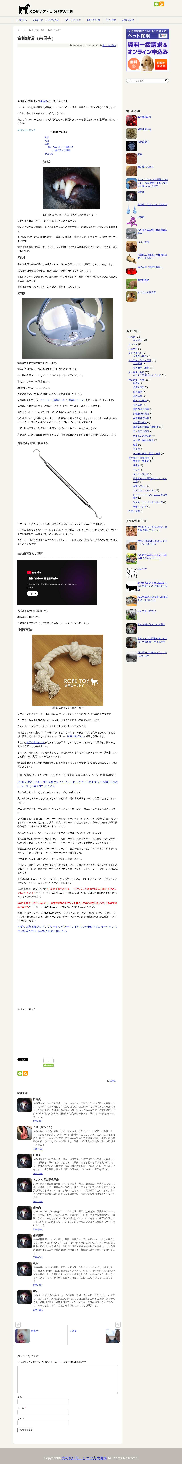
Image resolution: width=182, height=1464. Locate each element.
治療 (47, 144)
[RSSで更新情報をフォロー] (161, 5)
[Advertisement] (66, 70)
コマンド (137, 340)
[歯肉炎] (24, 1215)
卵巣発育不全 (144, 129)
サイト (20, 1418)
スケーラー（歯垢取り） (52, 400)
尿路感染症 (143, 142)
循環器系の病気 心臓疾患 (146, 427)
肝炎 (140, 154)
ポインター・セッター (144, 490)
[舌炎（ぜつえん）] (24, 1135)
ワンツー (142, 568)
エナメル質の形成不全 (46, 1179)
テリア (136, 470)
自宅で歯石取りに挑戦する (60, 147)
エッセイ (133, 344)
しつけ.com (21, 20)
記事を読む (38, 1121)
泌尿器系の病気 (141, 418)
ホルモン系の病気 (142, 436)
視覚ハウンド (140, 506)
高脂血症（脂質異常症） (150, 267)
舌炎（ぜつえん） (43, 1127)
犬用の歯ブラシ (75, 736)
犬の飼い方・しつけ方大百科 (46, 20)
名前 (20, 1397)
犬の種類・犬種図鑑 (139, 458)
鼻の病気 (137, 396)
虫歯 (35, 1263)
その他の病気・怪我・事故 (146, 453)
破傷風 (141, 217)
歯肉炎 (43, 101)
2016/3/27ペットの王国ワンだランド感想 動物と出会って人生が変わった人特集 (153, 182)
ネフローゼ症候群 (147, 292)
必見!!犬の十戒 (93, 20)
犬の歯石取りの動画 (60, 150)
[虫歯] (24, 1271)
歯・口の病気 (109, 45)
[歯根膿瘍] (24, 1243)
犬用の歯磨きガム (36, 742)
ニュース (133, 348)
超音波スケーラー (77, 400)
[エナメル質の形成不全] (24, 1187)
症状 (47, 137)
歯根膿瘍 (38, 1235)
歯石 (35, 1291)
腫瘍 (135, 444)
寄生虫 (136, 449)
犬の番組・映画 (136, 372)
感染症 (136, 383)
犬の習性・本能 (141, 368)
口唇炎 (37, 1155)
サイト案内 (111, 20)
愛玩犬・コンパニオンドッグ (148, 502)
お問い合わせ (128, 20)
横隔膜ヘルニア (146, 167)
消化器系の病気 (141, 413)
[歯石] (24, 1299)
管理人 (112, 1081)
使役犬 (136, 465)
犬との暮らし (135, 353)
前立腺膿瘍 (143, 280)
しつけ (132, 337)
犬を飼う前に (140, 356)
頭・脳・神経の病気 (143, 440)
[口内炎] (24, 1107)
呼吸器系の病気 (141, 409)
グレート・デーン (147, 610)
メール (21, 1408)
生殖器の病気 (140, 422)
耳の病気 (137, 405)
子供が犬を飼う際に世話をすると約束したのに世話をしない (152, 586)
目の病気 (137, 391)
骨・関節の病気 (141, 431)
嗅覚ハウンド (140, 486)
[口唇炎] (24, 1163)
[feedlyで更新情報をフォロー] (156, 5)
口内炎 (37, 1099)
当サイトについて (73, 20)
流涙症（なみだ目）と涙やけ (152, 204)
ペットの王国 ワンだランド (147, 375)
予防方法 (49, 153)
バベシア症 (143, 242)
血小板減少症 (144, 116)
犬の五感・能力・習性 (140, 360)
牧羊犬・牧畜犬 (141, 461)
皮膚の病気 (138, 387)
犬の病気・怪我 (136, 380)
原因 (47, 140)
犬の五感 (137, 363)
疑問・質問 (134, 511)
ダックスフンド (141, 474)
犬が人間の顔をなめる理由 (151, 624)
